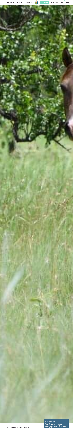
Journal (61, 2)
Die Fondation (10, 2)
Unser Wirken (20, 2)
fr (68, 0)
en (71, 0)
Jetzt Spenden (44, 2)
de (64, 0)
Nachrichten (54, 2)
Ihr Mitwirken (29, 2)
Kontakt (67, 2)
